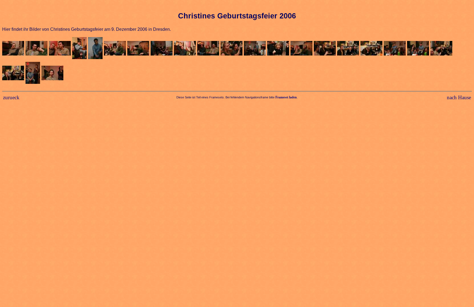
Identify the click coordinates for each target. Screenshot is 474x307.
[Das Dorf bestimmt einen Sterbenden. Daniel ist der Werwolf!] (139, 49)
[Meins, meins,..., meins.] (80, 49)
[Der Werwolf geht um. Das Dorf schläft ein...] (115, 49)
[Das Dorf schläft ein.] (209, 49)
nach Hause (459, 97)
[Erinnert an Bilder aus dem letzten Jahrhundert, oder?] (33, 73)
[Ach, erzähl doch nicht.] (325, 49)
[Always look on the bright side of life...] (53, 73)
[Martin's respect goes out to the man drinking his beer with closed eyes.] (232, 49)
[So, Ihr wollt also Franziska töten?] (255, 49)
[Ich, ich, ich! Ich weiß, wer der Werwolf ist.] (14, 73)
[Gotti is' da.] (14, 49)
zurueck (11, 97)
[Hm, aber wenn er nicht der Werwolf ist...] (348, 49)
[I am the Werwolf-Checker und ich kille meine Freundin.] (395, 49)
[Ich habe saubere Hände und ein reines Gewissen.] (442, 49)
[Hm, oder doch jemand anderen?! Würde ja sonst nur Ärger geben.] (418, 49)
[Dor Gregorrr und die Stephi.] (37, 49)
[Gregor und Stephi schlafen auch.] (302, 49)
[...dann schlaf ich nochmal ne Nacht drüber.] (372, 49)
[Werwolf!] (96, 49)
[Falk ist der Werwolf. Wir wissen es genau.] (185, 49)
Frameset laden (286, 97)
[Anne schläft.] (278, 49)
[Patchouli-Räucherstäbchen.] (60, 49)
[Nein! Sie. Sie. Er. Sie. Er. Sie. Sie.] (162, 49)
